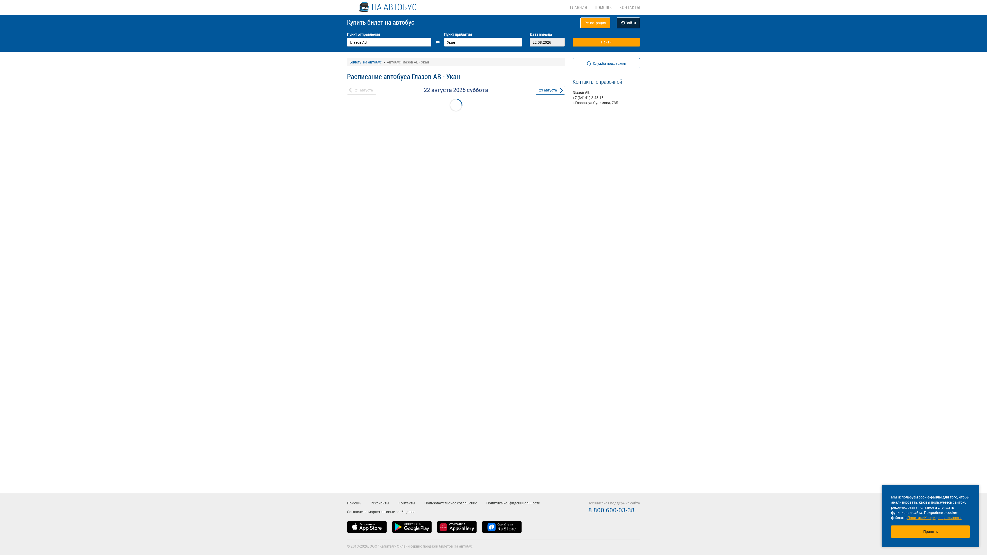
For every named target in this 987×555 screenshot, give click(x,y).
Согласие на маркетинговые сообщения (381, 511)
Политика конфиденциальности (513, 503)
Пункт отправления (363, 34)
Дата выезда (541, 34)
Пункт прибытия (458, 34)
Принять (930, 531)
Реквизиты (380, 503)
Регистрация (595, 22)
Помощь (603, 7)
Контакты (629, 7)
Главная (578, 7)
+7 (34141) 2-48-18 (588, 97)
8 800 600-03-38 (611, 510)
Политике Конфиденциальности (934, 517)
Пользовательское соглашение (450, 503)
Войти (631, 22)
